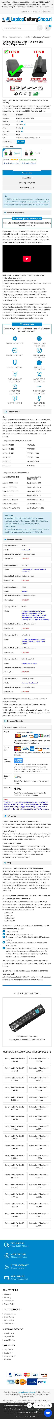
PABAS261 (7, 461)
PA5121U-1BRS (33, 461)
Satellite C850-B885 (10, 483)
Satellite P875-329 (34, 504)
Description (27, 173)
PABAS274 (31, 449)
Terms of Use (9, 1301)
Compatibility (27, 178)
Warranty (7, 1298)
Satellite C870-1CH (34, 491)
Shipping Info (9, 1333)
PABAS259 (7, 457)
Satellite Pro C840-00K (11, 508)
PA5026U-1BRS (33, 457)
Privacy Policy (9, 1304)
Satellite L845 (8, 495)
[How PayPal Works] (37, 1381)
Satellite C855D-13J (34, 487)
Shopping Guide (10, 1314)
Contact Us (36, 12)
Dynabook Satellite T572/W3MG (34, 478)
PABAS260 (31, 465)
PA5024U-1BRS (33, 453)
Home (5, 37)
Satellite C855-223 (10, 487)
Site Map (7, 1360)
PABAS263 (7, 465)
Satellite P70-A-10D (10, 504)
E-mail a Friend (30, 163)
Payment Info (9, 1337)
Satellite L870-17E (34, 495)
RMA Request (9, 1324)
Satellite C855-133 (34, 483)
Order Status (9, 1317)
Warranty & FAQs (27, 188)
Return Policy (9, 1320)
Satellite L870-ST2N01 (35, 500)
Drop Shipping (9, 1340)
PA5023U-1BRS (8, 453)
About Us (7, 1294)
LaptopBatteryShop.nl (26, 1392)
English (24, 12)
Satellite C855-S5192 (10, 491)
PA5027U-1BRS (8, 445)
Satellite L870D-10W (10, 500)
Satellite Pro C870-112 (35, 508)
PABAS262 (31, 445)
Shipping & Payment (27, 183)
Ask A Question (12, 163)
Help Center (47, 12)
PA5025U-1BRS (8, 449)
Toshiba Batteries (15, 37)
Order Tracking (9, 1356)
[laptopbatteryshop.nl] (27, 22)
